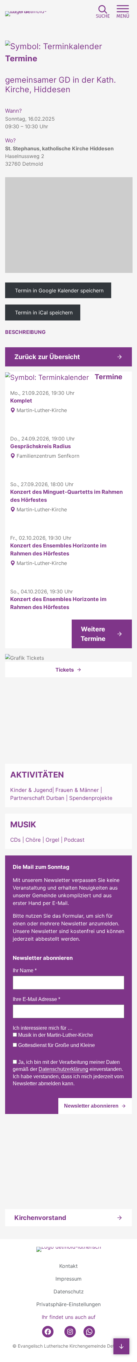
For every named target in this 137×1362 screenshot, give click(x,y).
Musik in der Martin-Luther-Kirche (55, 1035)
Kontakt (68, 1266)
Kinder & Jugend (31, 790)
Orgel (52, 840)
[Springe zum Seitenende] (121, 1346)
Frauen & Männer (77, 790)
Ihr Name (25, 970)
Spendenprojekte (90, 798)
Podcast (74, 840)
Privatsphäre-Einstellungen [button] (68, 1304)
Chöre (33, 840)
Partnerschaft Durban (37, 798)
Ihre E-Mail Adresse (36, 999)
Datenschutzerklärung (63, 1069)
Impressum (68, 1278)
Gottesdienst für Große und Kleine (56, 1045)
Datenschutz (69, 1291)
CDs (16, 840)
